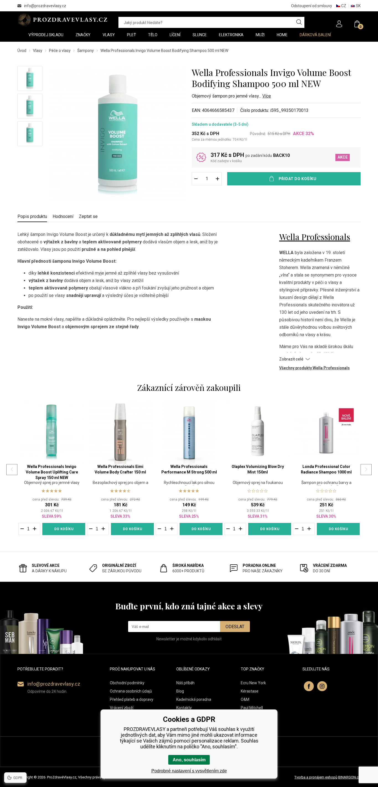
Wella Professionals (314, 236)
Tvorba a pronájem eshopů (315, 777)
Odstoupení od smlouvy (311, 6)
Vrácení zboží (121, 708)
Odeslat (235, 626)
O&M (245, 699)
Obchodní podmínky (127, 683)
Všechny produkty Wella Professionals (314, 368)
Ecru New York (253, 683)
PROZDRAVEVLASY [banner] (62, 19)
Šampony (85, 50)
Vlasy (37, 50)
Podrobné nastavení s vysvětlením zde (189, 770)
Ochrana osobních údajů (131, 691)
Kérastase (249, 691)
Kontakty (184, 708)
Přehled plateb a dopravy (131, 699)
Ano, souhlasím (189, 759)
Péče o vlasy (60, 50)
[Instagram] (322, 686)
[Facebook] (309, 686)
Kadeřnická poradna (193, 699)
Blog (180, 691)
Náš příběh (185, 683)
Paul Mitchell (252, 708)
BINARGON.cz (349, 777)
